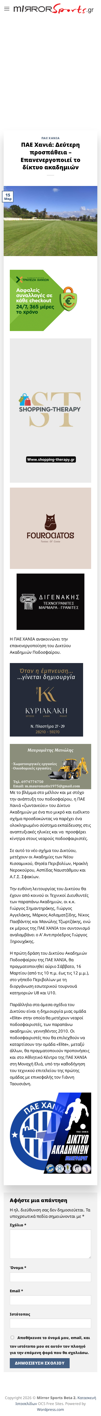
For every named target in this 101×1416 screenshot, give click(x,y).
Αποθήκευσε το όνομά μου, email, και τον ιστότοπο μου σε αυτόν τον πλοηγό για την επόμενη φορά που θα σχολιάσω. (50, 1345)
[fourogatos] (50, 528)
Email (16, 1290)
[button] (7, 8)
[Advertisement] (50, 70)
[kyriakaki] (46, 699)
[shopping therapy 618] (50, 410)
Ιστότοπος (20, 1314)
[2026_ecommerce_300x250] (46, 300)
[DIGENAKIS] (50, 602)
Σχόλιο (18, 1224)
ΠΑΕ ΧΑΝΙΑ (50, 138)
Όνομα (18, 1267)
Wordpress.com (50, 1409)
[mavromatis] (50, 766)
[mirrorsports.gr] (54, 8)
